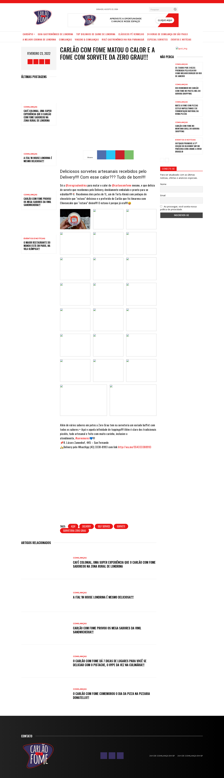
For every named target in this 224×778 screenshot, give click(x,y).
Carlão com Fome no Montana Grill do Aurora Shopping (187, 128)
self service (104, 526)
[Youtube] (47, 61)
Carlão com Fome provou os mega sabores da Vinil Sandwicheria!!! (37, 202)
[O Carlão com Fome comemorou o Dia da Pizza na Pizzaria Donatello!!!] (45, 693)
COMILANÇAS (30, 107)
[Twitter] (41, 61)
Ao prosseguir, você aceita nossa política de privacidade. (178, 208)
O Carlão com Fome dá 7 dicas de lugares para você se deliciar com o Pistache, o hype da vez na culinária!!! (109, 663)
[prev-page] (162, 160)
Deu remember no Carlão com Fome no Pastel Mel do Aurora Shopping (188, 90)
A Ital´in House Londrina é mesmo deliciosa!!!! (38, 159)
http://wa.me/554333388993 (134, 447)
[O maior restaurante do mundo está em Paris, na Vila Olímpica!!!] (38, 224)
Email (162, 195)
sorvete (121, 526)
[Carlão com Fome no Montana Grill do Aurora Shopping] (166, 127)
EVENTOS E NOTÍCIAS (34, 238)
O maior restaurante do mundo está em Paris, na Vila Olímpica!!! (37, 246)
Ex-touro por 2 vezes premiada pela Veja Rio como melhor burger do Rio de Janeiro (188, 72)
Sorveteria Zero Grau (74, 530)
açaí (73, 526)
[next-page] (167, 160)
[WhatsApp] (129, 154)
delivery (86, 526)
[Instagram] (35, 61)
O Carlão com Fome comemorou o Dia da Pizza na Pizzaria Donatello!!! (111, 695)
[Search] (175, 9)
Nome (163, 184)
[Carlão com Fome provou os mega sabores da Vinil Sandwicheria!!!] (38, 180)
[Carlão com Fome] (42, 17)
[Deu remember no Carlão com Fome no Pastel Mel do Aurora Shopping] (166, 89)
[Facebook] (30, 61)
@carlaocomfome (122, 185)
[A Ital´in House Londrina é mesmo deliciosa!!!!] (38, 139)
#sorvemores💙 (84, 438)
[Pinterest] (119, 154)
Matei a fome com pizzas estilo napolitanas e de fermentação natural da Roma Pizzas (187, 109)
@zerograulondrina (76, 185)
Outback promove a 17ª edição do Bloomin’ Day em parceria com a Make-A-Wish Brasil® (188, 147)
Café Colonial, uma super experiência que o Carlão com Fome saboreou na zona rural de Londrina (38, 115)
